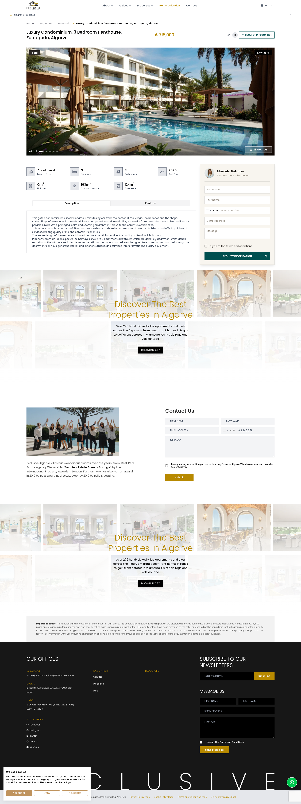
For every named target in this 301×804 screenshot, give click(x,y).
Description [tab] (71, 203)
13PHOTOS (260, 149)
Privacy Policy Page (140, 797)
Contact (191, 5)
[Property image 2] (43, 151)
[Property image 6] (49, 151)
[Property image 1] (41, 151)
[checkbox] (205, 246)
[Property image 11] (56, 151)
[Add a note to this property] (229, 35)
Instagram (35, 730)
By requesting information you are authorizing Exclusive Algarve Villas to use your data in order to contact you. (222, 465)
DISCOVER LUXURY (150, 349)
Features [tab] (150, 203)
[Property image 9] (53, 151)
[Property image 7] (50, 151)
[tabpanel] (111, 232)
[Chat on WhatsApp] (292, 782)
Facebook (35, 724)
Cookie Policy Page (163, 797)
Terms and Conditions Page (192, 797)
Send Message (214, 750)
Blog (95, 690)
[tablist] (111, 203)
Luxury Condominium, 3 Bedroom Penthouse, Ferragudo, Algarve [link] (117, 23)
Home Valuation (169, 5)
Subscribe (264, 676)
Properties (46, 23)
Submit (179, 477)
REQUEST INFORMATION (258, 34)
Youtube (34, 747)
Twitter (33, 736)
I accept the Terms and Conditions (225, 742)
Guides (123, 5)
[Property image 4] (46, 151)
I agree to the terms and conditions (230, 246)
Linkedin (34, 741)
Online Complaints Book (223, 797)
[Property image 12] (57, 151)
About (106, 5)
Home (30, 23)
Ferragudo (64, 23)
